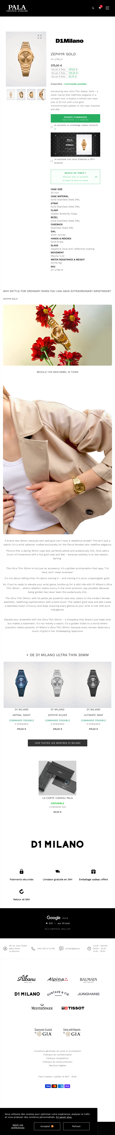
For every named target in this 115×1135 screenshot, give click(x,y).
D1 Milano (21, 709)
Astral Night (93, 715)
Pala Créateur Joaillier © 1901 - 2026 (57, 1076)
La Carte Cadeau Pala (57, 797)
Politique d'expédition (57, 1058)
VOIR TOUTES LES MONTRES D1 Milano (57, 743)
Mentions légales (57, 1065)
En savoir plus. (64, 1117)
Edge (21, 715)
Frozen (57, 715)
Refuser (76, 1126)
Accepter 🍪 (47, 1126)
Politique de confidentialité (57, 1054)
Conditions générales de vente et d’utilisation (57, 1051)
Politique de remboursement (57, 1062)
